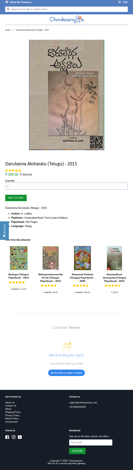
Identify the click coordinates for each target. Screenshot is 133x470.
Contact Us (10, 405)
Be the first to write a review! (66, 372)
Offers (8, 409)
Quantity (10, 180)
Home (8, 30)
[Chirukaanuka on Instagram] (13, 438)
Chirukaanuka (75, 460)
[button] (13, 170)
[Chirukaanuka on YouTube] (20, 438)
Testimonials (11, 421)
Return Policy (12, 418)
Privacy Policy (12, 415)
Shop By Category (20, 2)
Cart (125, 2)
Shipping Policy (13, 412)
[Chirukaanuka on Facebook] (7, 438)
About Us (10, 402)
